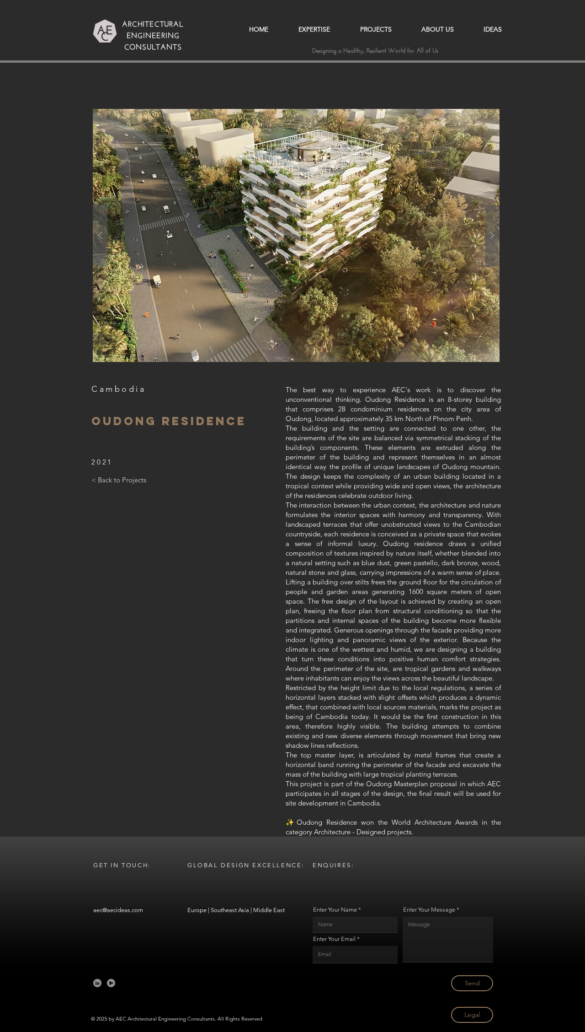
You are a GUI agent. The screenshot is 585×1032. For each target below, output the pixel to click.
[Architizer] (111, 983)
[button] (296, 235)
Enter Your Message (429, 910)
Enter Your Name (335, 910)
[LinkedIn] (97, 983)
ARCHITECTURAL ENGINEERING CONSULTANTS (152, 34)
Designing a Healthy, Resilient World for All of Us (375, 49)
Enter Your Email (334, 939)
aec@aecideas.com (118, 910)
